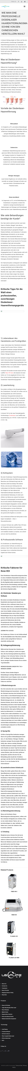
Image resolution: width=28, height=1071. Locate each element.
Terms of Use (19, 1065)
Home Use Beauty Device (7, 1016)
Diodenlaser (12, 415)
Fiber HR (14, 915)
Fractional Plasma (6, 1031)
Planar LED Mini (14, 957)
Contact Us (4, 985)
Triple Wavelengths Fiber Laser (9, 1007)
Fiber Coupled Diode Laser (8, 1036)
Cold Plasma (5, 1029)
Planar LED (14, 936)
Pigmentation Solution (7, 1014)
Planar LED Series (6, 1005)
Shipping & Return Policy (7, 992)
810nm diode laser (6, 1038)
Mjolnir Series (5, 1012)
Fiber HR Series (5, 1009)
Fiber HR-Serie (9, 373)
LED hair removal (6, 1033)
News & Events (5, 990)
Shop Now (4, 994)
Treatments (4, 988)
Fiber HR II (14, 891)
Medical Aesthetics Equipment (9, 1018)
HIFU (3, 1040)
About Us (4, 983)
